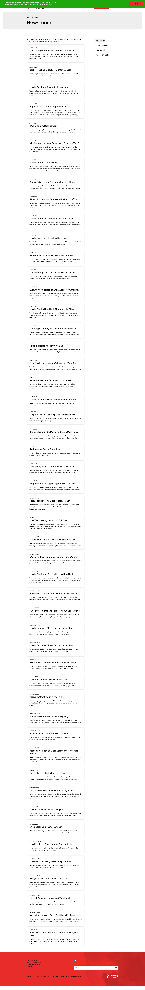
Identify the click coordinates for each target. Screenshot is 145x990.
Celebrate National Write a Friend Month (49, 679)
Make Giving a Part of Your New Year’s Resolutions (54, 593)
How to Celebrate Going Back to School (48, 87)
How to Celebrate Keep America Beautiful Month (53, 399)
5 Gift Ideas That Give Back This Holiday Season (53, 662)
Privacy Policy (65, 976)
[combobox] (94, 968)
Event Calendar (102, 45)
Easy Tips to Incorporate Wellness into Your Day (52, 363)
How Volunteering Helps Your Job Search (49, 520)
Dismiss (137, 4)
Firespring (56, 976)
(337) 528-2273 (36, 964)
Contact (29, 966)
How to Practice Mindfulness (43, 162)
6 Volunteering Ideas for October (45, 827)
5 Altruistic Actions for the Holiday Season (50, 733)
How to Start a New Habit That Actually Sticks (52, 309)
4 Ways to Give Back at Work (43, 126)
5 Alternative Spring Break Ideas (45, 449)
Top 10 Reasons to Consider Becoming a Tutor (52, 790)
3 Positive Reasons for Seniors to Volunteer (50, 380)
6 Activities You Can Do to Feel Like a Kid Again (52, 915)
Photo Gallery (101, 50)
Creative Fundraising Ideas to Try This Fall (50, 861)
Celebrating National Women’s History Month (51, 466)
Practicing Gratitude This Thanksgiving (48, 716)
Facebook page (31, 42)
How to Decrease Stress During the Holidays (51, 628)
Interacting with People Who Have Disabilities (51, 50)
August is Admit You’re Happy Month (47, 106)
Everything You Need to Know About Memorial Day (54, 290)
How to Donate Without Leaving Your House (51, 218)
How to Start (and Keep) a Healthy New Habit (51, 574)
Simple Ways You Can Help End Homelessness (52, 414)
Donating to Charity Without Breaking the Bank (52, 328)
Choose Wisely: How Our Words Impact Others (52, 182)
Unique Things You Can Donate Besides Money (52, 272)
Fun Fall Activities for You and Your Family (50, 898)
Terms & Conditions (75, 976)
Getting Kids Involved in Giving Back (47, 809)
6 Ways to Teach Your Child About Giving (49, 878)
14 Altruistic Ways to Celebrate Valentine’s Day (52, 539)
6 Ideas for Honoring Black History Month (49, 501)
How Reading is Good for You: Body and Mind (51, 844)
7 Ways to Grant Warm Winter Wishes (47, 697)
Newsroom (100, 41)
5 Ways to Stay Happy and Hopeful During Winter (53, 557)
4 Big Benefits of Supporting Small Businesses (52, 483)
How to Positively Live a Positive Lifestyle (49, 238)
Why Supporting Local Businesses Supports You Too (55, 143)
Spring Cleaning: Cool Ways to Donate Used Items (53, 432)
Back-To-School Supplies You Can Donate (50, 70)
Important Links (102, 55)
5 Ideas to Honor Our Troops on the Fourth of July (54, 199)
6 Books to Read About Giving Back (46, 346)
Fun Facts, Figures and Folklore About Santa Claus (54, 611)
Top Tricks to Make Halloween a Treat (47, 773)
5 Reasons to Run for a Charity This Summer (51, 255)
